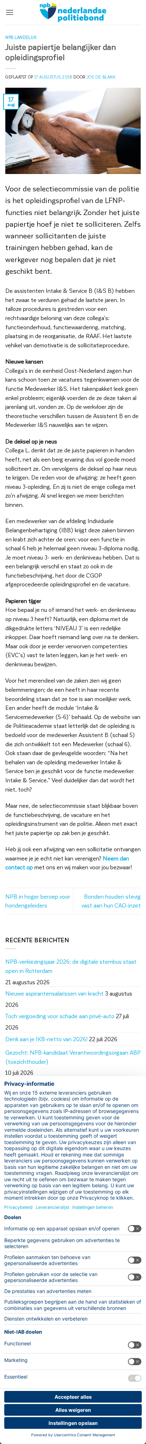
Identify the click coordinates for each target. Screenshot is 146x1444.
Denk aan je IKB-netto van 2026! (46, 1039)
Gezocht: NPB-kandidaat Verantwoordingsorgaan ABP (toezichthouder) (73, 1057)
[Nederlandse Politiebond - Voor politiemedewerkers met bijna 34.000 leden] (73, 12)
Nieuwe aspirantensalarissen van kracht (54, 993)
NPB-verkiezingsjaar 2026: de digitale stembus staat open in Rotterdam (70, 966)
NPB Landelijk (20, 37)
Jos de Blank (101, 77)
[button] (9, 12)
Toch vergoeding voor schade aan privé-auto (59, 1016)
